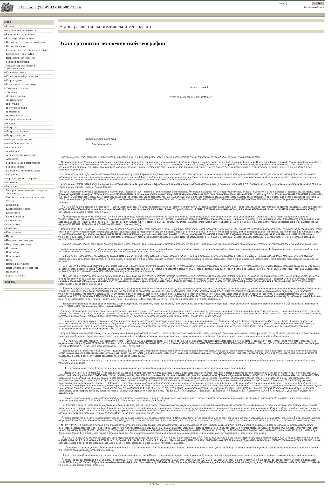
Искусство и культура (17, 115)
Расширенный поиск (314, 7)
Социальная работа (16, 72)
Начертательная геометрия (19, 240)
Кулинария (11, 228)
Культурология (13, 232)
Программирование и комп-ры (22, 268)
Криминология (14, 220)
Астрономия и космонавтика (21, 30)
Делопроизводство (15, 96)
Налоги (10, 236)
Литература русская (16, 135)
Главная (10, 26)
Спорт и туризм (14, 80)
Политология (13, 256)
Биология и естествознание (20, 34)
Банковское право (15, 166)
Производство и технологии (20, 58)
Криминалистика (15, 216)
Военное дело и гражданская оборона (25, 42)
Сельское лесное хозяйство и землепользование (21, 67)
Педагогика (12, 248)
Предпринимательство (17, 264)
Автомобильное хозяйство (19, 143)
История (10, 123)
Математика (12, 182)
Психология (12, 271)
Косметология (13, 212)
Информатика (13, 111)
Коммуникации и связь (18, 209)
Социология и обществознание (22, 76)
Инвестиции (12, 104)
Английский (12, 151)
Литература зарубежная (18, 131)
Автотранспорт (14, 147)
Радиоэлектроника (15, 275)
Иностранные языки (16, 108)
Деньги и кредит (14, 100)
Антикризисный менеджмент (21, 155)
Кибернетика (12, 205)
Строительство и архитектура (21, 84)
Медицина (11, 186)
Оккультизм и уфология (18, 244)
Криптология (13, 224)
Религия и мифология (17, 62)
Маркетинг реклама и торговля (22, 178)
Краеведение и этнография (20, 54)
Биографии (12, 174)
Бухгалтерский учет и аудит (20, 38)
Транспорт (11, 92)
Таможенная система (17, 88)
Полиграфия (12, 252)
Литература (12, 127)
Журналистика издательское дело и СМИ (27, 50)
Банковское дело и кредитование (23, 163)
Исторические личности (18, 119)
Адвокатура (12, 159)
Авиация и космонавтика (19, 139)
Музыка (10, 201)
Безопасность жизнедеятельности (23, 170)
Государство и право (16, 46)
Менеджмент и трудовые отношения (25, 197)
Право (9, 260)
